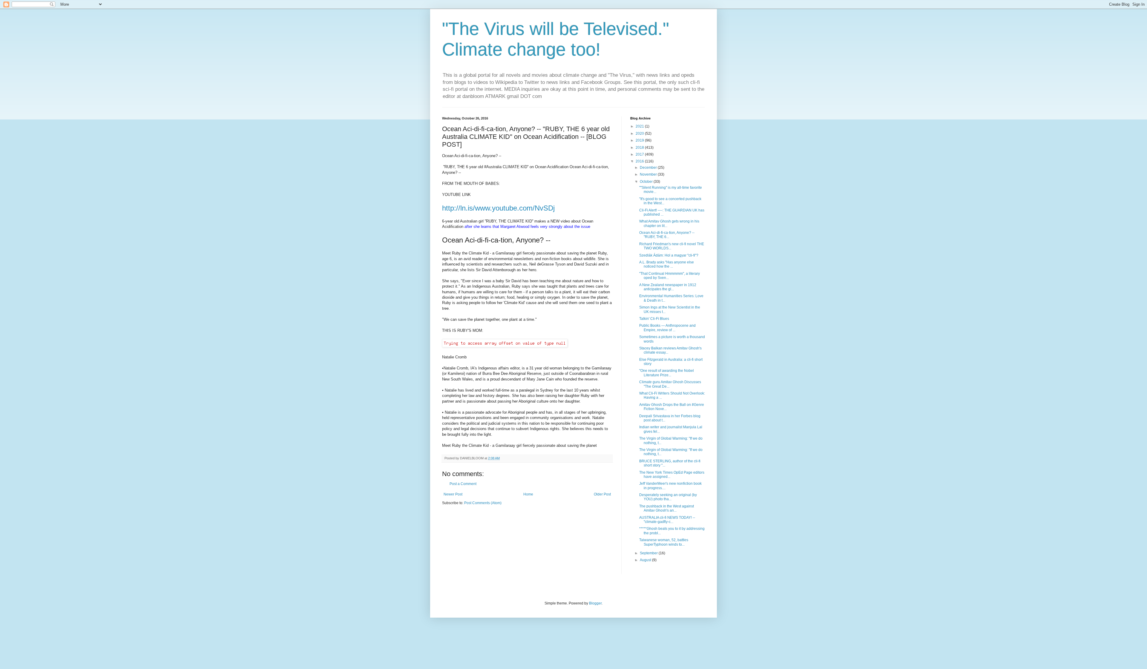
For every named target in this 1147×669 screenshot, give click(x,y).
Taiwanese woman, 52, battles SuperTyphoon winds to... (663, 542)
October (647, 181)
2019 (640, 140)
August (646, 560)
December (649, 167)
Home (528, 494)
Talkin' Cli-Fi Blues (654, 319)
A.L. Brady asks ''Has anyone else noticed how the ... (666, 264)
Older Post (602, 494)
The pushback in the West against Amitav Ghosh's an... (666, 508)
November (649, 174)
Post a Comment (463, 484)
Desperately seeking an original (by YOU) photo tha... (668, 497)
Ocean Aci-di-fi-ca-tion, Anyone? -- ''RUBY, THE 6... (666, 235)
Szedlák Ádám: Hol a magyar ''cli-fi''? (668, 255)
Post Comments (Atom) (483, 503)
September (649, 553)
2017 (640, 154)
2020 (640, 133)
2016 (640, 161)
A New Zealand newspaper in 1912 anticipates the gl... (667, 287)
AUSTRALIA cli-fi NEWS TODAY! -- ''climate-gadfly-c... (667, 519)
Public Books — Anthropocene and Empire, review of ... (667, 327)
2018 (640, 147)
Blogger (595, 603)
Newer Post (453, 494)
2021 (640, 126)
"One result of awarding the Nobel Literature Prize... (666, 373)
